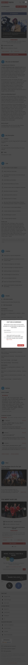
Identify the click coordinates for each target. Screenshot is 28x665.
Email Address (7, 330)
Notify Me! (20, 345)
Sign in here (9, 339)
